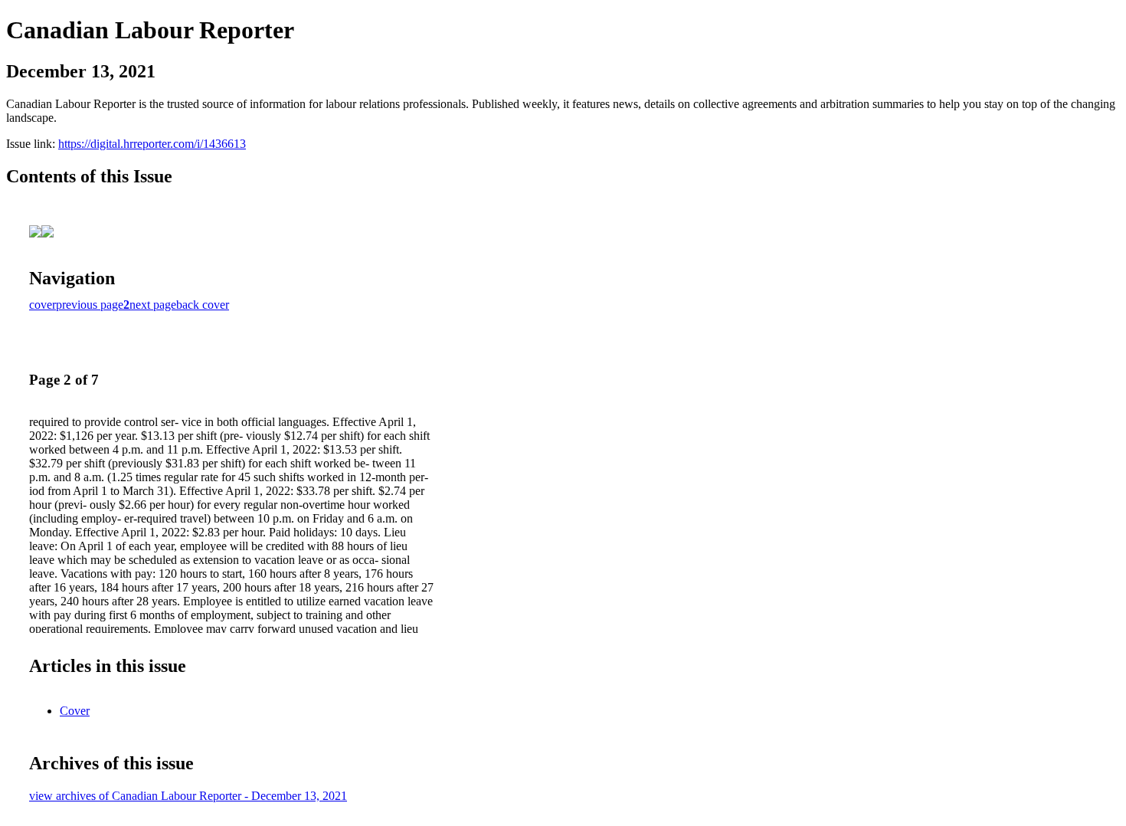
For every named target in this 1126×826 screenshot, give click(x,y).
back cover (202, 304)
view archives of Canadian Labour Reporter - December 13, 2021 (188, 795)
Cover (75, 710)
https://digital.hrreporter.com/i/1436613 (152, 143)
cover (42, 304)
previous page (89, 304)
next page (152, 304)
